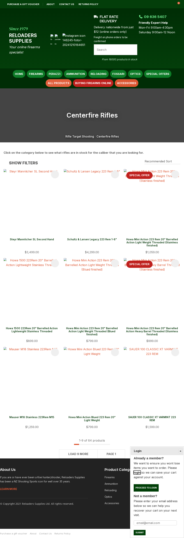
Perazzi (54, 74)
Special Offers (157, 74)
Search (133, 49)
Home (19, 74)
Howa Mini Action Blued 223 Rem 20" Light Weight (92, 419)
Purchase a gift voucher (23, 4)
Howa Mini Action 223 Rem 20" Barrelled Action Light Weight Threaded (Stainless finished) (152, 242)
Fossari (118, 74)
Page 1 (111, 454)
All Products (58, 83)
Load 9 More (78, 454)
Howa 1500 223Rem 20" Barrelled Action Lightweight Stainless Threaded (32, 330)
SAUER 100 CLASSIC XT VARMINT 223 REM (152, 419)
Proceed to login (146, 488)
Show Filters (23, 163)
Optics (135, 74)
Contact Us (66, 4)
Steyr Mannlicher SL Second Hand (32, 239)
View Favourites (168, 4)
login (137, 472)
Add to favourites (55, 174)
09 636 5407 (155, 17)
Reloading (99, 74)
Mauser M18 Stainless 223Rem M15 (31, 417)
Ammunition (75, 74)
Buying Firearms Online (93, 83)
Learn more (8, 488)
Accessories (126, 83)
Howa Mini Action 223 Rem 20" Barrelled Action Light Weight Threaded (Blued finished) (92, 331)
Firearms (36, 74)
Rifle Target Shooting (79, 136)
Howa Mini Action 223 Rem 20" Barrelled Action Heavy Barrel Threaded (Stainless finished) (152, 331)
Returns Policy (88, 4)
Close (180, 451)
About (51, 4)
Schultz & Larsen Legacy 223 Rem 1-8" (92, 239)
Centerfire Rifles (107, 136)
